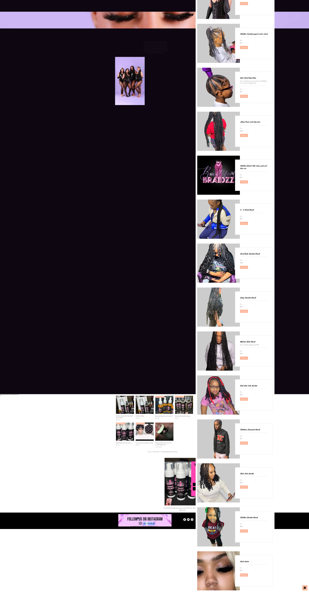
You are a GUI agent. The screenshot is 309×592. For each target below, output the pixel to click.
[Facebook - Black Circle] (186, 15)
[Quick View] (125, 405)
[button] (192, 8)
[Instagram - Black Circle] (192, 15)
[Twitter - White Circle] (188, 519)
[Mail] (138, 518)
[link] (254, 34)
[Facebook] (184, 519)
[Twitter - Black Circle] (189, 15)
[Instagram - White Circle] (192, 519)
